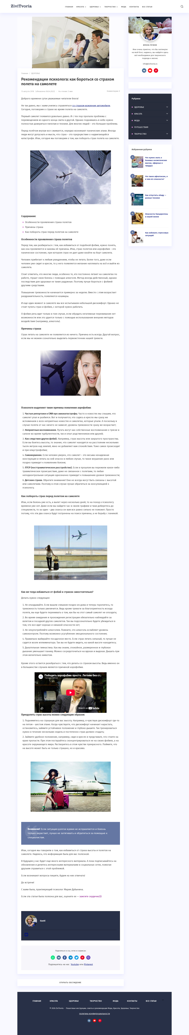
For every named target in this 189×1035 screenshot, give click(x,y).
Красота (54, 1001)
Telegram (71, 957)
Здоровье (74, 1001)
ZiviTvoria (21, 6)
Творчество (96, 1001)
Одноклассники (82, 957)
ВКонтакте (59, 957)
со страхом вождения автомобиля (91, 105)
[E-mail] (26, 935)
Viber (88, 957)
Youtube (75, 964)
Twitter (76, 957)
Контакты (132, 1001)
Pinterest (88, 964)
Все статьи (151, 1001)
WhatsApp (53, 957)
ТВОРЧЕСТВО (140, 134)
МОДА (137, 120)
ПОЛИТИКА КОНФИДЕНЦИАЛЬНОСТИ (94, 1014)
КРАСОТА (138, 114)
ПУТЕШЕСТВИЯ (141, 127)
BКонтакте (144, 70)
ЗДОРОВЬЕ (139, 107)
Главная (37, 1001)
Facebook (65, 957)
